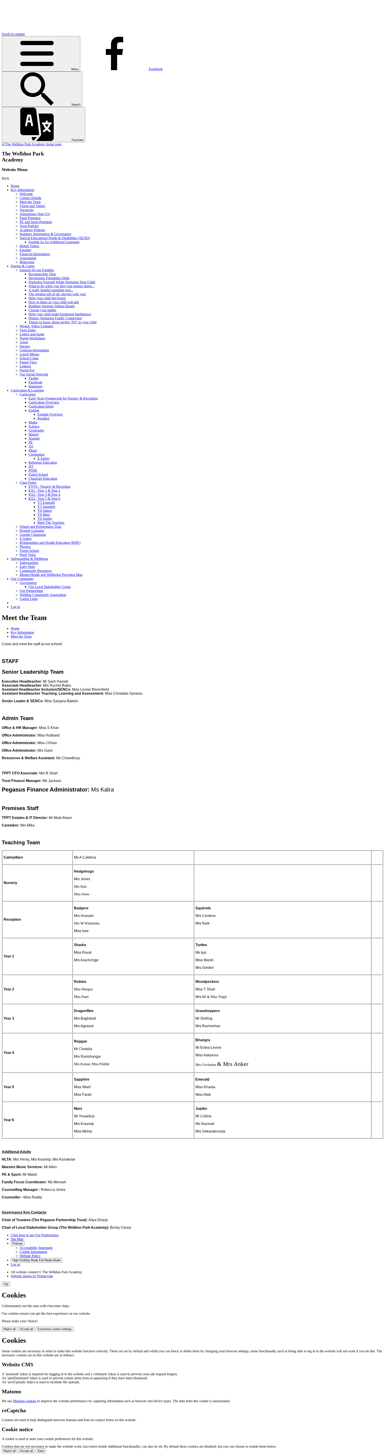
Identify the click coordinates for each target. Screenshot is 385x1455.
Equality (25, 250)
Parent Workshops (32, 338)
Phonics (25, 547)
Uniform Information (34, 350)
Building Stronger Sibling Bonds (52, 306)
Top (6, 1284)
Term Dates (28, 330)
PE (31, 442)
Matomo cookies (24, 1401)
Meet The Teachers (50, 522)
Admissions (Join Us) (35, 214)
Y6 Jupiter (44, 518)
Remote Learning (32, 531)
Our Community (22, 579)
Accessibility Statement (36, 1248)
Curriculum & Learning (27, 390)
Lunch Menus (29, 354)
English (34, 410)
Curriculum (28, 394)
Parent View (28, 362)
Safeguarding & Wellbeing (29, 559)
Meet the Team (30, 202)
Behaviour (27, 262)
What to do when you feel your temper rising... (61, 286)
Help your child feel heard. (47, 298)
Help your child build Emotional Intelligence (60, 314)
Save (40, 1451)
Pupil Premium (30, 218)
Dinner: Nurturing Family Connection (55, 318)
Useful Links (29, 599)
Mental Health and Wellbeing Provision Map (51, 575)
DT (31, 466)
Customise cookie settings (54, 1329)
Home (15, 186)
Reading (43, 418)
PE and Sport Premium (36, 222)
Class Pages (28, 482)
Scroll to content (13, 34)
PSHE (33, 470)
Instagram (35, 386)
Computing (36, 454)
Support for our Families (37, 270)
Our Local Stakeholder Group (50, 587)
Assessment (28, 258)
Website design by (32, 1276)
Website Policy (30, 1256)
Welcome (26, 194)
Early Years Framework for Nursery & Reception (63, 398)
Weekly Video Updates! (36, 326)
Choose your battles (42, 310)
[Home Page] (31, 144)
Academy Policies (32, 230)
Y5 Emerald (46, 502)
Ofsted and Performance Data (40, 527)
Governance (28, 583)
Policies (17, 1243)
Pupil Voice (28, 555)
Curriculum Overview (44, 402)
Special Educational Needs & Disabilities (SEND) (55, 238)
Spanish (34, 438)
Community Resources (36, 571)
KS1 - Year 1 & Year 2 (44, 490)
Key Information (22, 190)
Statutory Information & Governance (45, 234)
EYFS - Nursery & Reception (49, 486)
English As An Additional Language (54, 242)
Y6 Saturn (44, 510)
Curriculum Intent (41, 406)
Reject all (10, 1329)
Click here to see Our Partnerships (35, 1235)
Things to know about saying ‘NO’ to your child (62, 322)
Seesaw (25, 346)
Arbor (24, 342)
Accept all (26, 1329)
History (34, 434)
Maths (33, 422)
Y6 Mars (43, 514)
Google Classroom (33, 535)
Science (34, 426)
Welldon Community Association (43, 595)
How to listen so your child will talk (54, 302)
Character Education (43, 478)
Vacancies (27, 210)
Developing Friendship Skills (49, 278)
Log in (15, 607)
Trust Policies (29, 226)
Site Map (17, 1239)
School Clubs (29, 358)
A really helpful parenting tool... (51, 290)
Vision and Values (32, 206)
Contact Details (30, 198)
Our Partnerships (31, 591)
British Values (29, 246)
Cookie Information (33, 1252)
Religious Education (43, 462)
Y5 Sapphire (46, 506)
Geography (36, 430)
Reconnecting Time (42, 274)
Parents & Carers (23, 266)
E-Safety (43, 458)
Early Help (27, 567)
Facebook (35, 382)
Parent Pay (27, 370)
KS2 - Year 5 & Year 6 (44, 498)
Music (33, 450)
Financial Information (35, 254)
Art (31, 446)
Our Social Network (34, 374)
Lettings (25, 366)
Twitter (34, 378)
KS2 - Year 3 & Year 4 (44, 494)
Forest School (38, 474)
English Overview (50, 414)
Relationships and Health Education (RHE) (50, 543)
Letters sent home (32, 334)
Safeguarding (29, 563)
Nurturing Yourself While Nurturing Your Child (62, 282)
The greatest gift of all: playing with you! (57, 294)
